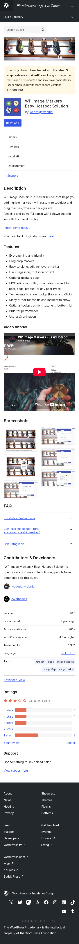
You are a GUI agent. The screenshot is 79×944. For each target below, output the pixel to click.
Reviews (13, 147)
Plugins (46, 806)
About (8, 793)
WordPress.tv (15, 845)
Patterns (47, 813)
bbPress (11, 870)
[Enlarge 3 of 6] (33, 485)
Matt (9, 863)
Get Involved (50, 825)
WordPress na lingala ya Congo (33, 893)
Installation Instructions (19, 518)
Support (12, 175)
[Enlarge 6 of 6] (70, 474)
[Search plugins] (42, 29)
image (50, 661)
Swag (47, 845)
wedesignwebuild (41, 112)
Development (17, 166)
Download (12, 122)
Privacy (9, 813)
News (7, 800)
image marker (66, 669)
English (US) (68, 653)
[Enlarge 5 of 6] (70, 453)
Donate (48, 838)
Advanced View (14, 680)
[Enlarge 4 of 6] (70, 432)
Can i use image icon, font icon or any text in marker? (22, 530)
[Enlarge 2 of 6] (33, 459)
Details (12, 137)
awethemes (19, 599)
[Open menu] (73, 5)
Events (46, 832)
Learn (7, 825)
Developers (11, 838)
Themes (46, 800)
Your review (11, 743)
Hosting (9, 806)
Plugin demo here (15, 228)
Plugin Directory (13, 16)
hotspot (40, 661)
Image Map (50, 669)
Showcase (48, 793)
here (51, 236)
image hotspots (65, 661)
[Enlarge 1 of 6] (33, 432)
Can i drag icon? (15, 544)
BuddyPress (14, 876)
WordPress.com (16, 857)
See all (71, 743)
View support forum (17, 770)
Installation (15, 156)
